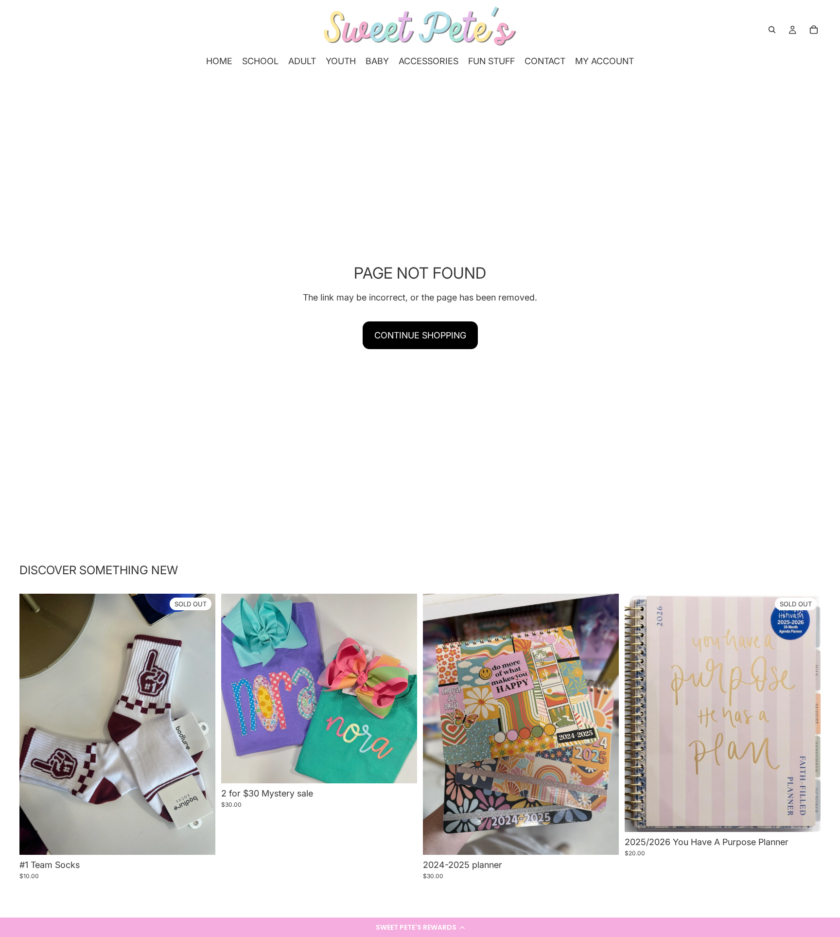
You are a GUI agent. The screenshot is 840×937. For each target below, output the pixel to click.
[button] (420, 927)
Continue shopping (420, 335)
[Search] (772, 29)
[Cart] (813, 29)
